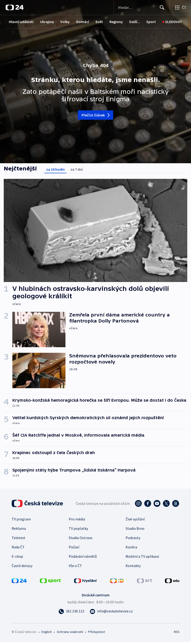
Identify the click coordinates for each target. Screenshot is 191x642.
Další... (134, 21)
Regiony (116, 21)
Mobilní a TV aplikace (142, 556)
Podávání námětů (83, 556)
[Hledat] (162, 7)
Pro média (77, 519)
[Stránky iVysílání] (85, 580)
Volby (65, 21)
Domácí (82, 21)
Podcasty (133, 537)
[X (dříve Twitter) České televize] (166, 503)
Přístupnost (96, 632)
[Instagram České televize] (138, 503)
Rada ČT (18, 547)
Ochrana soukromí (70, 632)
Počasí (74, 547)
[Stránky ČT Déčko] (117, 580)
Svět (99, 21)
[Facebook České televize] (147, 503)
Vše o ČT (75, 565)
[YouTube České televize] (157, 503)
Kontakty (133, 565)
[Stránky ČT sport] (50, 580)
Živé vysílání (135, 519)
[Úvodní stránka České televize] (38, 503)
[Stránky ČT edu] (172, 580)
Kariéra (131, 547)
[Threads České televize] (175, 503)
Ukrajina (47, 21)
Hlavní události (21, 21)
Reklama (19, 528)
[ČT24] (15, 7)
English (46, 632)
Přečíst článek (93, 115)
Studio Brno (135, 528)
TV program (21, 519)
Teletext (18, 537)
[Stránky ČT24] (19, 580)
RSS (176, 632)
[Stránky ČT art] (144, 580)
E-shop (17, 556)
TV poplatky (78, 528)
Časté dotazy (22, 565)
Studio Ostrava (80, 537)
